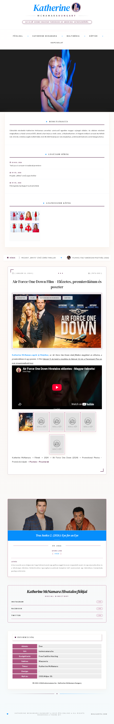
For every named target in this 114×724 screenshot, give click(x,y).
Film (32, 298)
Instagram (17, 602)
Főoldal (18, 36)
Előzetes (21, 298)
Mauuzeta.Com (99, 714)
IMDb (56, 554)
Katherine (51, 7)
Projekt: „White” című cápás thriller (23, 176)
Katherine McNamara (45, 36)
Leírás (14, 561)
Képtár (93, 36)
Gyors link (57, 551)
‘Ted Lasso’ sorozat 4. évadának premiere (25, 165)
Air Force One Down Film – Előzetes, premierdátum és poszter (57, 284)
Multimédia (73, 36)
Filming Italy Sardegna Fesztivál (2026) (24, 186)
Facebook (16, 608)
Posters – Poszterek (39, 462)
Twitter (16, 615)
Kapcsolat (57, 43)
